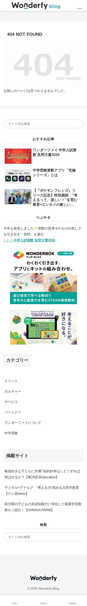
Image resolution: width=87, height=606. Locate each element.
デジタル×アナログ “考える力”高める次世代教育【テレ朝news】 (41, 490)
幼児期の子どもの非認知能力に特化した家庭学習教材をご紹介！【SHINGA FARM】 (42, 507)
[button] (76, 123)
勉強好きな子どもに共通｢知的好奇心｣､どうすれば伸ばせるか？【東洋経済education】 (42, 474)
